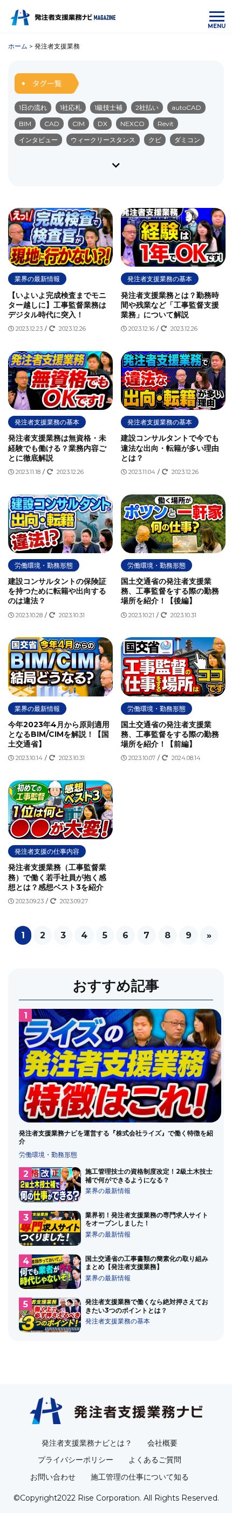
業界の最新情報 (37, 279)
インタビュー (38, 140)
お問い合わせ (53, 1477)
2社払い (147, 107)
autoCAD (186, 107)
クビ (154, 140)
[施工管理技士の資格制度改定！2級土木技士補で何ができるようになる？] (116, 1184)
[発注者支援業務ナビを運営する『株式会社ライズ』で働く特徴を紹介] (116, 1084)
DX (102, 124)
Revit (166, 124)
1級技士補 (108, 107)
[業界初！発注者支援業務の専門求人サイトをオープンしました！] (116, 1228)
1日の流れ (33, 107)
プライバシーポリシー (75, 1460)
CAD (51, 124)
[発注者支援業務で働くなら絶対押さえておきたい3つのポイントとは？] (116, 1315)
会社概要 (162, 1443)
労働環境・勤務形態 (44, 565)
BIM (25, 124)
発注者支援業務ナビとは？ (87, 1443)
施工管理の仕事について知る (140, 1477)
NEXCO (132, 124)
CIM (78, 124)
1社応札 (70, 107)
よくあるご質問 (154, 1460)
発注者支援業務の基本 (159, 279)
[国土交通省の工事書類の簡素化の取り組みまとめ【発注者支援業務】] (116, 1271)
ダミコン (187, 140)
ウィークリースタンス (103, 140)
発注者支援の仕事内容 (47, 851)
